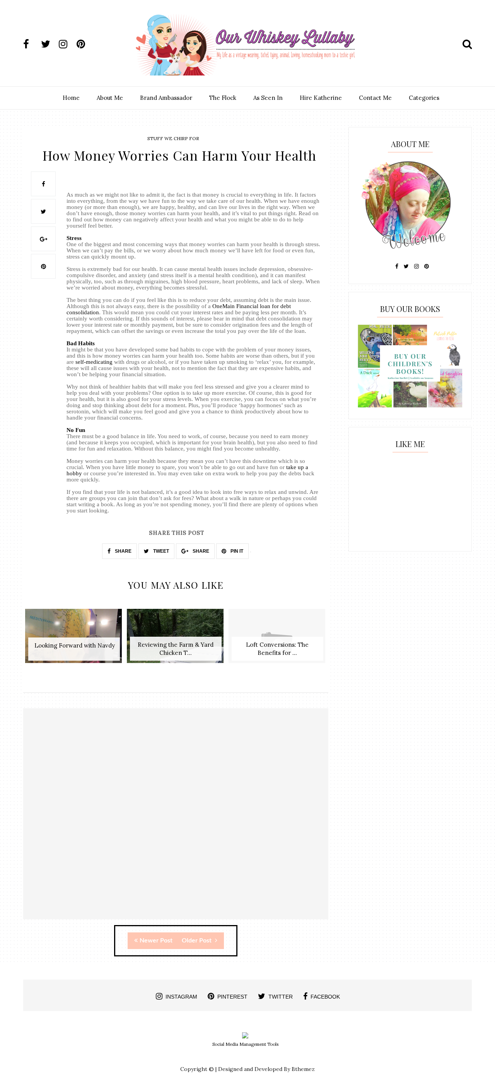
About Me (110, 97)
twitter (280, 997)
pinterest (232, 997)
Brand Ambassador (166, 97)
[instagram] (67, 44)
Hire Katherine (321, 97)
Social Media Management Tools (245, 1044)
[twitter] (49, 44)
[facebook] (31, 44)
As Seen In (268, 97)
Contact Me (375, 97)
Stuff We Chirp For (173, 138)
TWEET (160, 551)
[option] (74, 640)
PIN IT (236, 551)
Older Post (197, 940)
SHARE (122, 551)
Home (71, 97)
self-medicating (94, 362)
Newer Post (156, 940)
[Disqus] (176, 820)
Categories (424, 97)
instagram (181, 997)
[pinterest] (85, 44)
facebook (325, 997)
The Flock (222, 97)
